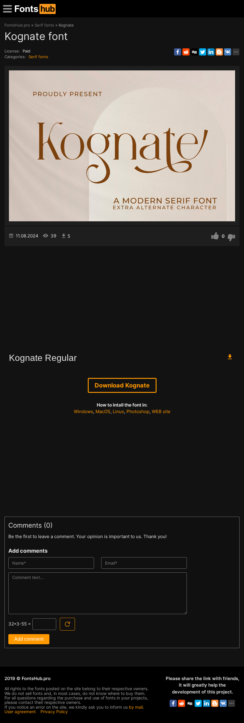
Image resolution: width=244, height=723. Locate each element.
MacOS (103, 411)
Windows (83, 411)
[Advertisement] (122, 297)
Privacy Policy (54, 711)
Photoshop (137, 411)
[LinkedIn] (211, 51)
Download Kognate (122, 385)
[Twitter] (202, 51)
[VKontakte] (227, 51)
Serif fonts (38, 56)
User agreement (20, 711)
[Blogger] (219, 51)
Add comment (28, 639)
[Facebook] (177, 51)
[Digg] (194, 51)
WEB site (161, 411)
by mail (136, 707)
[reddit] (186, 51)
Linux (118, 411)
